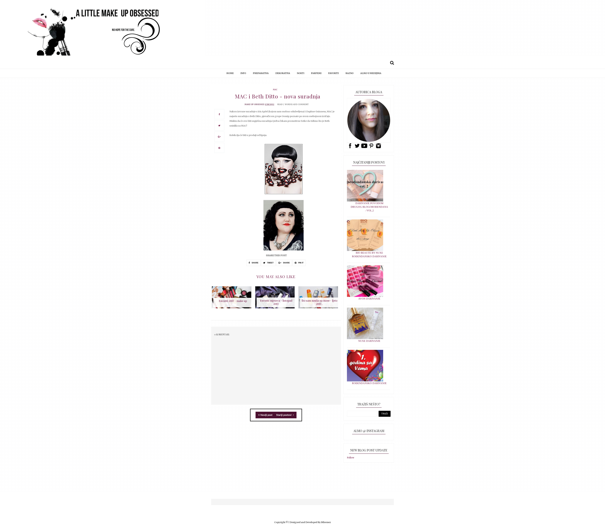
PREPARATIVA (261, 73)
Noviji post (266, 415)
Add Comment (301, 104)
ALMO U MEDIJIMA (370, 73)
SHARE (254, 263)
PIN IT (300, 263)
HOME (230, 73)
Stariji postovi (284, 415)
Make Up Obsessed (254, 104)
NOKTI (300, 73)
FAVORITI (333, 73)
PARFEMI (316, 73)
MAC (275, 89)
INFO (243, 73)
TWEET (270, 263)
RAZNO (350, 73)
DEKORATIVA (282, 73)
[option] (232, 299)
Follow (350, 457)
